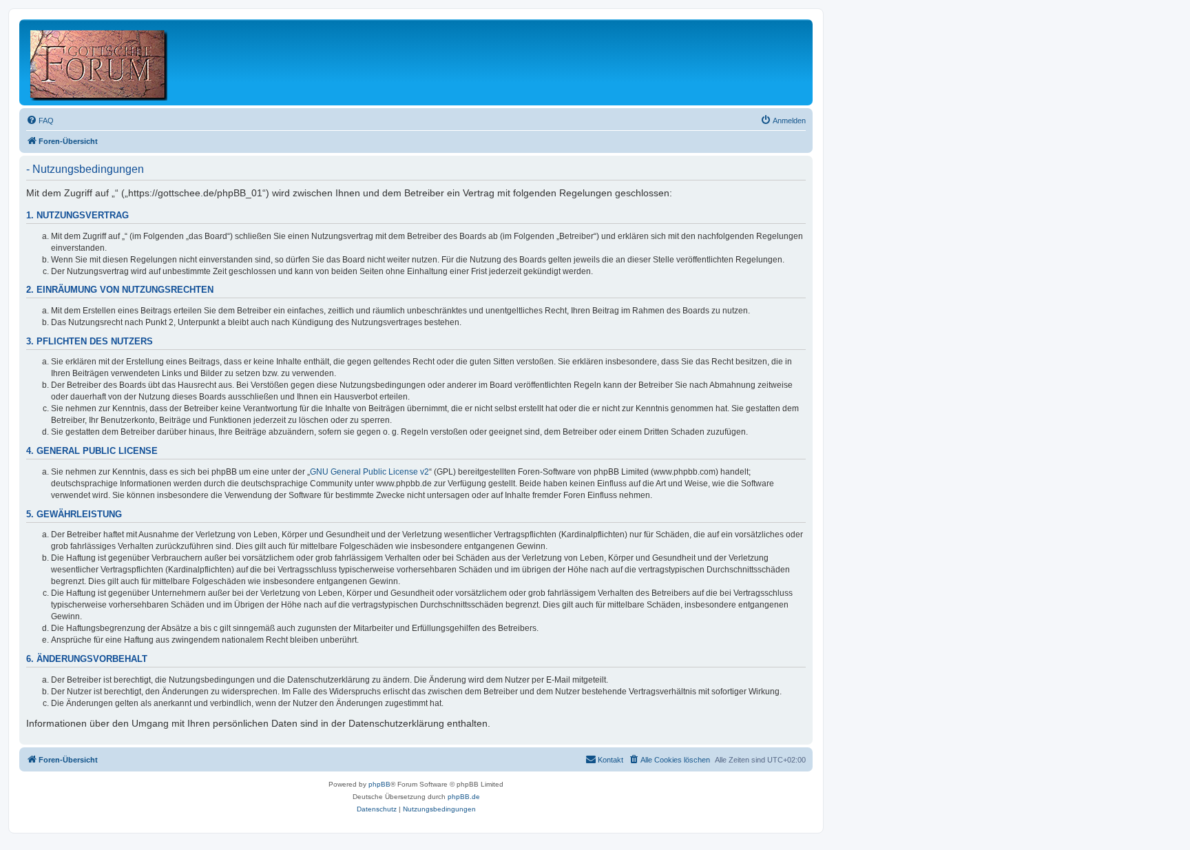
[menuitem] (40, 120)
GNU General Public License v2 (369, 472)
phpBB (379, 784)
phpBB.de (464, 796)
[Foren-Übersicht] (99, 62)
